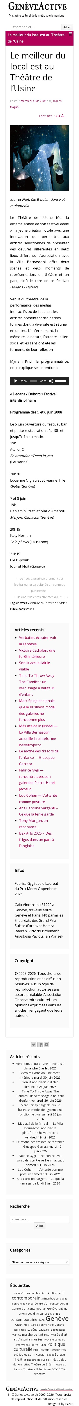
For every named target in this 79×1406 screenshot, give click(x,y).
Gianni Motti (22, 1324)
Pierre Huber (38, 1344)
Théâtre (19, 1359)
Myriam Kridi (35, 603)
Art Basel (53, 1293)
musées (37, 1339)
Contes (23, 1313)
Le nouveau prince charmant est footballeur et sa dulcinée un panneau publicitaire (39, 584)
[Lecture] (16, 381)
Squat (50, 1354)
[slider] (61, 381)
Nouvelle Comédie (54, 1339)
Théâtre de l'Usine (55, 603)
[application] (39, 381)
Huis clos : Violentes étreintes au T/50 (39, 597)
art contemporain (38, 1295)
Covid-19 (33, 1314)
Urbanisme (43, 1369)
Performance (22, 1344)
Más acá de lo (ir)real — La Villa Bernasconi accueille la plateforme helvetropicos (40, 1128)
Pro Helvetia (41, 1350)
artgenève (48, 1298)
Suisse (60, 1354)
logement (59, 1329)
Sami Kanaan (37, 1354)
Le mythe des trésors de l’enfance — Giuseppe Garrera (39, 757)
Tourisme (29, 1369)
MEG (47, 1334)
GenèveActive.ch (26, 1394)
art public (61, 1298)
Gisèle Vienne (39, 1324)
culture (44, 1313)
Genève (57, 1318)
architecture (39, 1293)
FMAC (41, 1319)
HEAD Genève (56, 1324)
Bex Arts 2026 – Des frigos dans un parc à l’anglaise (36, 839)
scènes (29, 609)
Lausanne (45, 1329)
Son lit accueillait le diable (40, 1082)
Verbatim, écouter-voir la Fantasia (40, 1064)
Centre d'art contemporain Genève (34, 1308)
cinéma (62, 1308)
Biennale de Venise (22, 1303)
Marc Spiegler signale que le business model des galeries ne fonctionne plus (40, 1109)
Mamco (16, 1335)
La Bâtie (32, 1330)
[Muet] (51, 381)
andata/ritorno (23, 1293)
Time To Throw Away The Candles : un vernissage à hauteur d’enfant (40, 1096)
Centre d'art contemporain (51, 1303)
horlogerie (20, 1329)
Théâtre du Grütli (41, 1364)
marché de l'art (32, 1334)
